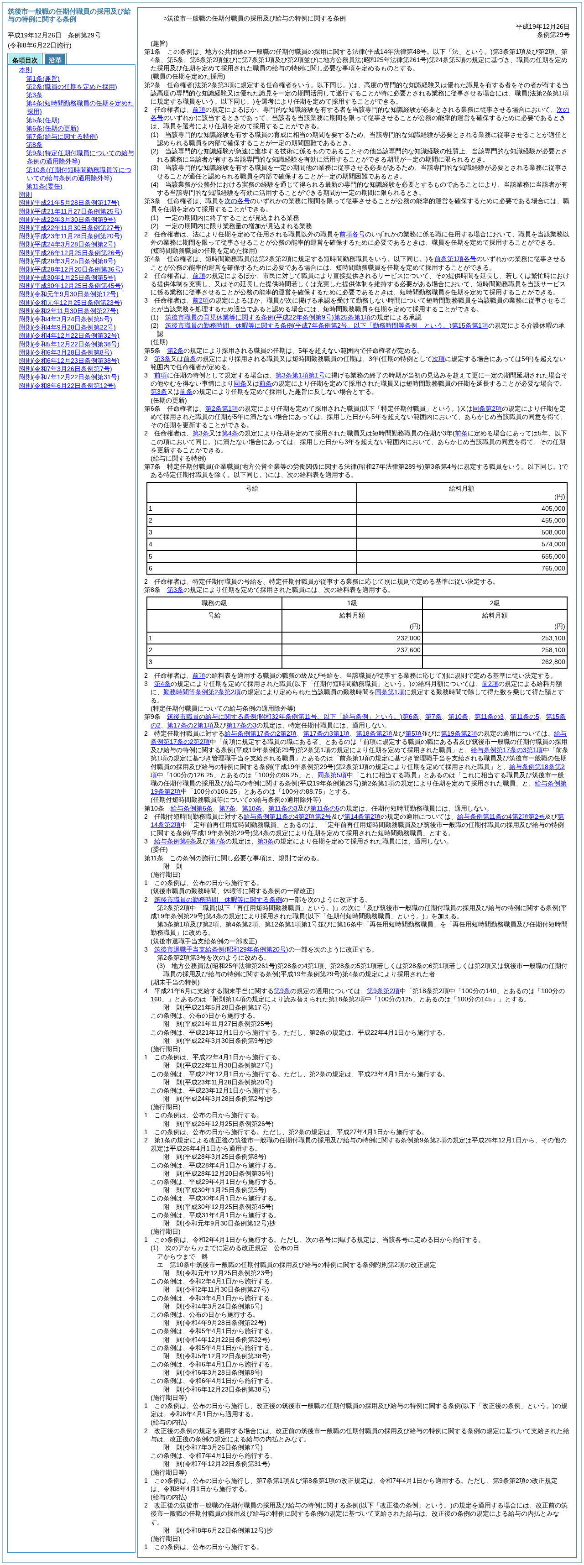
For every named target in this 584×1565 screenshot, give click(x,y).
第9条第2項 (383, 990)
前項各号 (352, 234)
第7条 (433, 716)
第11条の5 (524, 716)
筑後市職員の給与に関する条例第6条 (293, 716)
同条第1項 (389, 692)
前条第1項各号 (455, 258)
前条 (189, 358)
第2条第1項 (221, 408)
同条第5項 (332, 775)
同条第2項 (487, 408)
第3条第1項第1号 (300, 375)
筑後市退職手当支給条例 (221, 949)
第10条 (458, 716)
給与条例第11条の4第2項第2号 (287, 816)
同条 (240, 383)
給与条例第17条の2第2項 (260, 733)
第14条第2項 (362, 816)
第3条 (162, 358)
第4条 (230, 433)
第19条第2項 (459, 733)
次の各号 (237, 200)
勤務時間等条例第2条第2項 (202, 692)
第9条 (282, 990)
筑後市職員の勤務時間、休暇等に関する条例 (218, 899)
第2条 (175, 350)
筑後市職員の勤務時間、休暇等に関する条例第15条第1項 (326, 325)
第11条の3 (489, 716)
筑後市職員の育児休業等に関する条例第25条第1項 (267, 317)
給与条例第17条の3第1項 (507, 750)
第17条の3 (241, 725)
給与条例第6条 (192, 808)
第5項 (413, 733)
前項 (199, 109)
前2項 (201, 300)
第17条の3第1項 (326, 733)
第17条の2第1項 (190, 725)
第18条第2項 (374, 733)
